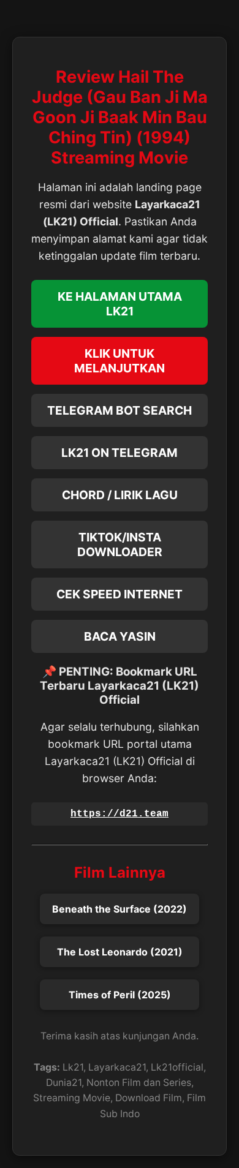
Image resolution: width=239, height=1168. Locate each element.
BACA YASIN (120, 636)
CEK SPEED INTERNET (119, 594)
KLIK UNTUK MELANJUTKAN (119, 360)
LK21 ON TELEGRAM (119, 452)
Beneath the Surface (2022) (119, 909)
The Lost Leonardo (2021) (120, 952)
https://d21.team (119, 813)
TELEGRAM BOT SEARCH (119, 410)
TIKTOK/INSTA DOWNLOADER (119, 544)
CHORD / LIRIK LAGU (120, 495)
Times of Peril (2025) (120, 995)
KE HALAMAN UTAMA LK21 (120, 303)
